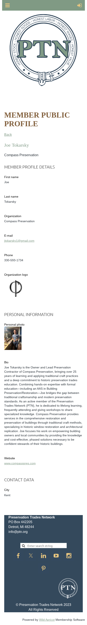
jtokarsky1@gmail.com (19, 240)
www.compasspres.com (20, 463)
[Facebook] (18, 555)
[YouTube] (56, 555)
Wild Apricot (47, 619)
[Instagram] (69, 555)
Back (8, 134)
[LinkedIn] (43, 555)
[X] (31, 555)
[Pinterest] (43, 568)
